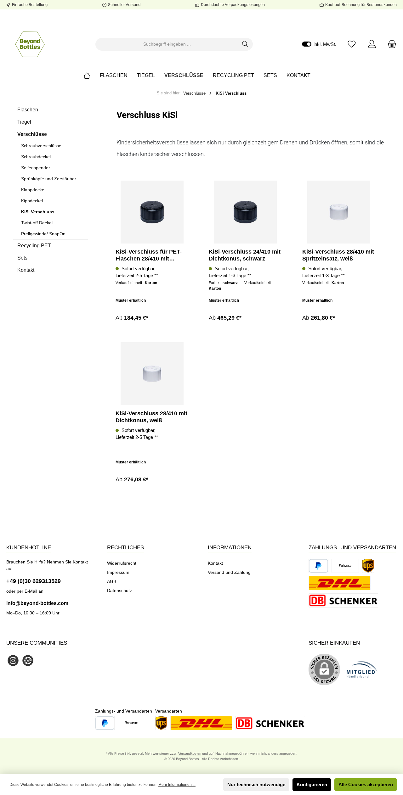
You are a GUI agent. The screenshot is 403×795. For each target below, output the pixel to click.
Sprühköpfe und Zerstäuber (48, 178)
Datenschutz (119, 590)
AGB (111, 581)
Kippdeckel (32, 200)
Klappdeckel (33, 189)
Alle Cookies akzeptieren (365, 784)
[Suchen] (245, 44)
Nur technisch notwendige (256, 784)
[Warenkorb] (390, 44)
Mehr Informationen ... (177, 784)
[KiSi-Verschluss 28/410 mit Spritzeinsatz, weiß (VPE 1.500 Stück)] (338, 212)
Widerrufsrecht (121, 563)
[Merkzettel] (351, 44)
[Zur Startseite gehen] (30, 44)
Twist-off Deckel (37, 222)
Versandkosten (189, 753)
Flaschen (27, 109)
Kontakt (25, 270)
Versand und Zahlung (229, 572)
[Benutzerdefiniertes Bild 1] (365, 673)
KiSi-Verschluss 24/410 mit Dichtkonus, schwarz (245, 255)
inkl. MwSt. (319, 44)
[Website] (28, 660)
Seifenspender (35, 167)
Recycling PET (34, 245)
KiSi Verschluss (37, 211)
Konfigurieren (312, 784)
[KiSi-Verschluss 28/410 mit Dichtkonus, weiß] (152, 373)
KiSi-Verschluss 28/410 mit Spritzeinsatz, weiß (338, 255)
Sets (22, 257)
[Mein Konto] (371, 44)
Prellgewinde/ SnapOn (43, 233)
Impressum (118, 572)
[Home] (91, 75)
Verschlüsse (32, 134)
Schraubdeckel (36, 156)
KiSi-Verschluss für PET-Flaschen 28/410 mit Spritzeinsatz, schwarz (149, 255)
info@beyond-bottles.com (37, 603)
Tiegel (24, 122)
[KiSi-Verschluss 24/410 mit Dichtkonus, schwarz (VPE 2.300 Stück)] (245, 212)
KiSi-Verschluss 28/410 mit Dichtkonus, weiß (151, 416)
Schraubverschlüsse (41, 145)
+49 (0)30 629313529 (33, 581)
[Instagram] (13, 660)
